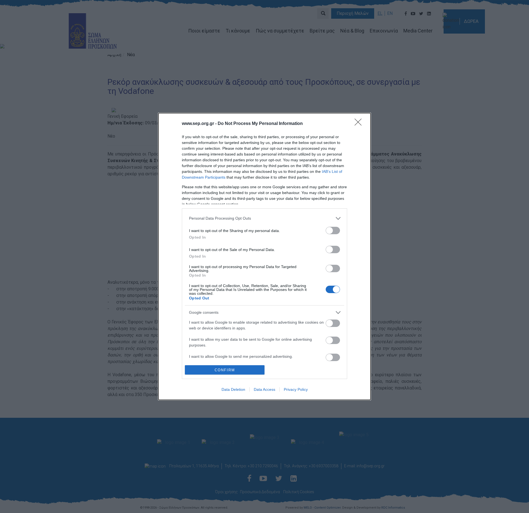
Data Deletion (233, 389)
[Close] (360, 124)
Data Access (264, 389)
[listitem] (264, 218)
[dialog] (264, 256)
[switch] (333, 230)
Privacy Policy (296, 389)
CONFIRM (225, 370)
